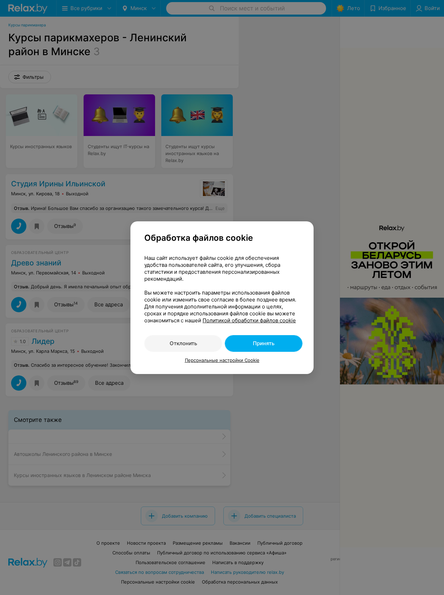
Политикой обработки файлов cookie (249, 320)
